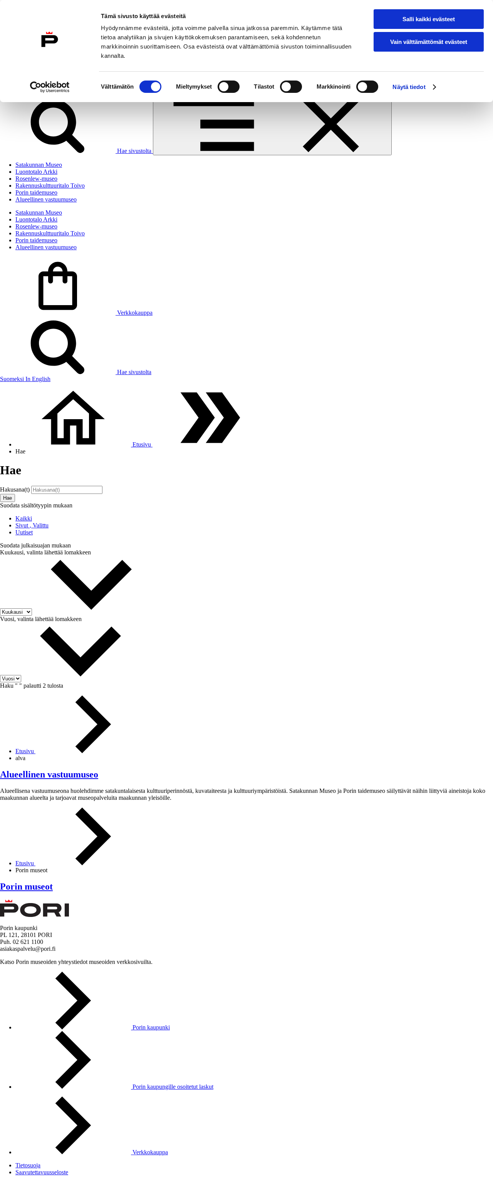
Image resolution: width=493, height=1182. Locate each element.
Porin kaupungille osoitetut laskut (172, 1086)
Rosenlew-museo (36, 178)
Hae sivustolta (134, 151)
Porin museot (26, 886)
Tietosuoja (27, 1165)
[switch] (229, 87)
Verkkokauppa (134, 312)
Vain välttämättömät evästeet (428, 42)
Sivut (32, 525)
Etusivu (25, 751)
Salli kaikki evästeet (428, 19)
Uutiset (24, 532)
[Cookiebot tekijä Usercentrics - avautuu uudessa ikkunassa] (50, 87)
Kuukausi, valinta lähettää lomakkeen (45, 552)
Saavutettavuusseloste (41, 1172)
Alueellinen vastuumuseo (46, 199)
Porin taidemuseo (36, 192)
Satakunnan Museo (38, 164)
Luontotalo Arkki (36, 171)
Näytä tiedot (408, 87)
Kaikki (23, 518)
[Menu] (272, 124)
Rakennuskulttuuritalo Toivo (50, 185)
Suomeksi (12, 379)
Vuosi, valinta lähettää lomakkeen (41, 619)
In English (37, 379)
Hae (7, 498)
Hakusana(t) (15, 489)
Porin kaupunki (150, 1027)
